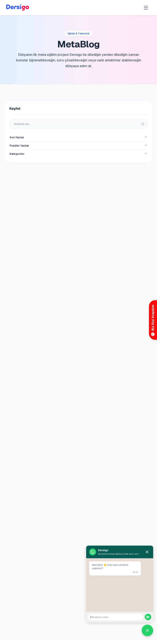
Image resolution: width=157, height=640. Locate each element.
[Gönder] (148, 617)
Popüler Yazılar (19, 145)
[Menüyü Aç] (146, 7)
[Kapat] (147, 552)
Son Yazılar (17, 137)
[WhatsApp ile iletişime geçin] (147, 630)
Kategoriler (17, 154)
